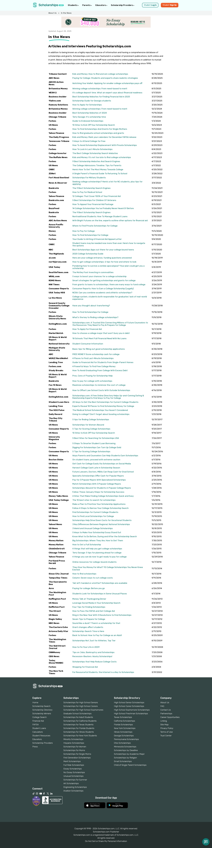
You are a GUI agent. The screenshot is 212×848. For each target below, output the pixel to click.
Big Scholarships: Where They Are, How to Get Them (97, 540)
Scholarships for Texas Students (78, 724)
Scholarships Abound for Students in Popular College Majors (101, 488)
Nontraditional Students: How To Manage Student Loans (99, 216)
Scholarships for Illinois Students (78, 732)
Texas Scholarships (123, 717)
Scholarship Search (41, 706)
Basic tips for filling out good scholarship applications (98, 349)
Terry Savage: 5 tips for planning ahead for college (96, 552)
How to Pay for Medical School (87, 192)
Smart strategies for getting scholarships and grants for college (104, 280)
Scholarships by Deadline (126, 750)
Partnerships (166, 713)
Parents (86, 5)
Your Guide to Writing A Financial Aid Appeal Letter (97, 239)
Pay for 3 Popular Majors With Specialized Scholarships (99, 480)
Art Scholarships (71, 783)
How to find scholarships (84, 573)
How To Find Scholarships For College (90, 235)
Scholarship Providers (122, 5)
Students (73, 5)
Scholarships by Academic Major (129, 754)
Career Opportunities (170, 717)
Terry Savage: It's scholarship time (89, 117)
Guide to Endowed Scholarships (87, 121)
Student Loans (39, 728)
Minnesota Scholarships (125, 746)
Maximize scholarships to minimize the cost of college (99, 385)
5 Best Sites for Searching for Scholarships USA (95, 438)
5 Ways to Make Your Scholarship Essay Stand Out (96, 532)
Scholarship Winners (41, 713)
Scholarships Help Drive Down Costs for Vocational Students (102, 520)
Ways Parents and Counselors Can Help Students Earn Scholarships (105, 455)
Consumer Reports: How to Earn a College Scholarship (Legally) (103, 288)
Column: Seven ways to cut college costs (92, 578)
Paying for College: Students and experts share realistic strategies (105, 78)
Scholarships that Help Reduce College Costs (94, 661)
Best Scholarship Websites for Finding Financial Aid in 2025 (101, 96)
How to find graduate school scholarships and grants (98, 133)
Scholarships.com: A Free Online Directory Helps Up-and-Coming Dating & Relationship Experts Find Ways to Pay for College (108, 396)
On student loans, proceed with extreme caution (96, 459)
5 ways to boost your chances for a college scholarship (99, 276)
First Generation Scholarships (77, 757)
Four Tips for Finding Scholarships (88, 607)
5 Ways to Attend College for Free (88, 141)
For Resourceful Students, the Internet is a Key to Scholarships (103, 672)
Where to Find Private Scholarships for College (95, 226)
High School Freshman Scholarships (131, 713)
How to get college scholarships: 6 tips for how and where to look (104, 262)
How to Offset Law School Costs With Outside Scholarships (101, 390)
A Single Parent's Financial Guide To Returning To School (99, 173)
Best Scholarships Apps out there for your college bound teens (103, 249)
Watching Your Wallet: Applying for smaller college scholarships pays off (107, 83)
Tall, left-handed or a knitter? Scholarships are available (99, 583)
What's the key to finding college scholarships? (95, 317)
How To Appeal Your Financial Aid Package (92, 204)
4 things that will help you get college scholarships (97, 548)
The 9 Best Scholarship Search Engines (91, 188)
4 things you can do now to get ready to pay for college (99, 556)
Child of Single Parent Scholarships (130, 765)
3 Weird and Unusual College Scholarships (92, 528)
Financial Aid (38, 721)
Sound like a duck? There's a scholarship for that (96, 623)
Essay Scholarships (72, 768)
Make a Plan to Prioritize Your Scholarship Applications (99, 504)
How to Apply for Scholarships (87, 104)
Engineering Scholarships (75, 787)
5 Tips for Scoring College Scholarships (91, 429)
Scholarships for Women (74, 746)
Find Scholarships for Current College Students (95, 512)
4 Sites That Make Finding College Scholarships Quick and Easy (103, 496)
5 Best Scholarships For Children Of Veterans (94, 200)
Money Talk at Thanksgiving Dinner (89, 599)
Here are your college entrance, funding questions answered (102, 258)
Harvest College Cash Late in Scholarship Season (96, 467)
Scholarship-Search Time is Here (88, 631)
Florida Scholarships (123, 724)
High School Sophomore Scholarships (132, 710)
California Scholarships (124, 721)
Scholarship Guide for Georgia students (91, 100)
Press (35, 746)
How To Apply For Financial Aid (87, 329)
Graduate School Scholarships (77, 713)
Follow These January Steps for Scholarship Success (98, 492)
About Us (52, 13)
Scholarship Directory (42, 710)
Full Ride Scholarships (73, 765)
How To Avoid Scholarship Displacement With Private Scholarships (104, 145)
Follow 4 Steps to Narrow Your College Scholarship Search (100, 508)
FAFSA (35, 724)
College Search (39, 717)
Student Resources (41, 735)
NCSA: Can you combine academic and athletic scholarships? (102, 292)
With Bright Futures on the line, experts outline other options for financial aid (110, 220)
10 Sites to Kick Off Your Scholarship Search (93, 125)
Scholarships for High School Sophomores (83, 710)
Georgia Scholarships (124, 735)
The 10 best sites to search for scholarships (94, 500)
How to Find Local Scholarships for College (93, 516)
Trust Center (166, 735)
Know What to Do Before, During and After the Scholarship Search (104, 536)
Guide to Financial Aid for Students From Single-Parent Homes (102, 362)
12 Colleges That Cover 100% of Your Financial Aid (96, 196)
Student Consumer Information (87, 343)
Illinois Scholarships (123, 732)
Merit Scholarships (72, 761)
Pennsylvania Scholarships (126, 739)
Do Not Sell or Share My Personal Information (106, 841)
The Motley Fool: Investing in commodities (92, 272)
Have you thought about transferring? (91, 305)
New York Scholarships (124, 728)
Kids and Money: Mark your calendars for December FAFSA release (104, 137)
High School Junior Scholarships (129, 706)
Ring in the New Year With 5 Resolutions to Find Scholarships (101, 615)
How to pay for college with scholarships (92, 381)
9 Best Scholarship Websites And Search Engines (96, 161)
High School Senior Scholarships (129, 702)
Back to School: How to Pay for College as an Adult (97, 635)
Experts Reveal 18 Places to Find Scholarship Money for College (103, 406)
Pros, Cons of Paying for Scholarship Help (92, 375)
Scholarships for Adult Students (78, 717)
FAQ (162, 706)
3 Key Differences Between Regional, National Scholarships (101, 524)
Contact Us (165, 710)
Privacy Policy (166, 728)
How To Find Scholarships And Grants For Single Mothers (99, 129)
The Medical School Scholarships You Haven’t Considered (100, 410)
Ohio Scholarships (122, 743)
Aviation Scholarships (73, 791)
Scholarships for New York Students (80, 735)
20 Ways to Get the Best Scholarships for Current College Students (105, 402)
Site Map (164, 724)
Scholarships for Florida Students (78, 728)
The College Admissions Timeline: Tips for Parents (96, 165)
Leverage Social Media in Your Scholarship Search (96, 603)
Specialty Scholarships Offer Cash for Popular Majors (98, 476)
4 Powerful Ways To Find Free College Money (93, 366)
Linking (163, 721)
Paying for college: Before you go (88, 588)
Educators (100, 5)
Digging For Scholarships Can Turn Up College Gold (96, 447)
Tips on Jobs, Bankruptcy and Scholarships (93, 652)
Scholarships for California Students (80, 721)
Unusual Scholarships (73, 776)
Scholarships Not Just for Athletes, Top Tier (93, 640)
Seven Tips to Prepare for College (88, 619)
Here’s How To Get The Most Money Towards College (97, 169)
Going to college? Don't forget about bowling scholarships (100, 414)
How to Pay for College (83, 231)
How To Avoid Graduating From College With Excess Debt (100, 370)
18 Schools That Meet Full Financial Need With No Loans (99, 338)
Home (35, 702)
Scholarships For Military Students (89, 177)
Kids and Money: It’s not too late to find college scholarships (101, 157)
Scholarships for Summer (75, 779)
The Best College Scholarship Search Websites (95, 153)
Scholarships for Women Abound (88, 425)
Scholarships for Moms (74, 750)
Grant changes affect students (87, 627)
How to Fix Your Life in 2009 (85, 647)
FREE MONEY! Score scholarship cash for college (95, 354)
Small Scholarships (123, 761)
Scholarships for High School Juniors (80, 706)
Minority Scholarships (73, 739)
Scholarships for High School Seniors (80, 702)
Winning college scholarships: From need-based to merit (99, 88)
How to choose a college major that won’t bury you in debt (101, 333)
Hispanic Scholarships (73, 743)
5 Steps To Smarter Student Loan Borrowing (93, 443)
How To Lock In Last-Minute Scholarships (92, 149)
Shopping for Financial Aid (85, 667)
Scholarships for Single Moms (77, 754)
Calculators (37, 732)
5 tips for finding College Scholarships (90, 419)
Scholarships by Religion (125, 757)
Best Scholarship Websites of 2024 (89, 113)
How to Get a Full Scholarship (86, 544)
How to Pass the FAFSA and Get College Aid (93, 611)
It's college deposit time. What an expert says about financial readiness (107, 92)
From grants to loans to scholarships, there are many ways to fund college (108, 284)
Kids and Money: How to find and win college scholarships (100, 74)
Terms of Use (166, 732)
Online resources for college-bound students (94, 562)
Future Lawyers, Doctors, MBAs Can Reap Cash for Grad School (103, 471)
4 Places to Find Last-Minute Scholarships (93, 358)
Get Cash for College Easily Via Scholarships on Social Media (101, 463)
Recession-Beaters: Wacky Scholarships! (92, 656)
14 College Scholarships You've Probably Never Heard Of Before (103, 208)
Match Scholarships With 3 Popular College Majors (96, 484)
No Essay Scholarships (74, 772)
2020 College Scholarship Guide (87, 253)
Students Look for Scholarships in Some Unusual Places (99, 593)
